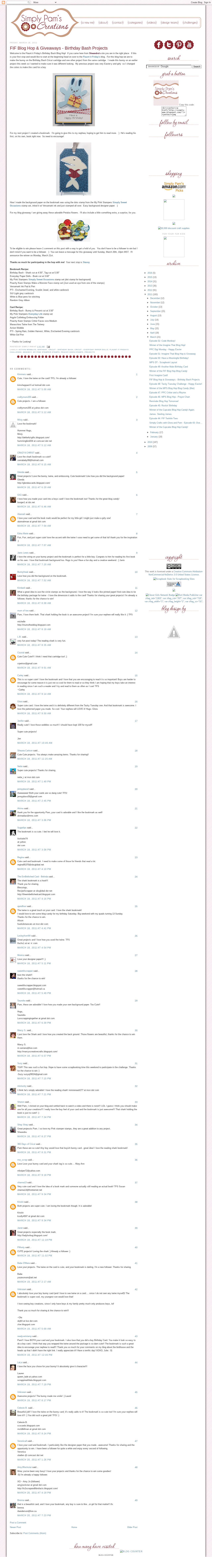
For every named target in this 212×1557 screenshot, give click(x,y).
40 (136, 1247)
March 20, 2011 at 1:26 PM (34, 1460)
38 (136, 1202)
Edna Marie (22, 533)
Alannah (21, 514)
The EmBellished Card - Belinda (32, 876)
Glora (20, 701)
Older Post (132, 1527)
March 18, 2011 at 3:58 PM (34, 849)
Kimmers (21, 374)
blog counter (106, 1555)
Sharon (20, 1102)
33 (136, 1102)
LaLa (19, 1362)
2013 (150, 286)
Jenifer (20, 721)
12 (136, 610)
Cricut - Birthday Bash (61, 350)
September (155, 311)
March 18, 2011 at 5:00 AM (34, 389)
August (154, 315)
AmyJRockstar (24, 1467)
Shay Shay (22, 1124)
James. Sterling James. (160, 414)
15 (136, 675)
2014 (150, 281)
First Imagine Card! (158, 375)
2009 (150, 446)
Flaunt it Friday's (91, 57)
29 (136, 1000)
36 (136, 1160)
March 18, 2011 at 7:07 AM (34, 545)
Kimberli (21, 588)
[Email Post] (47, 347)
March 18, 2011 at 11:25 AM (34, 759)
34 (136, 1124)
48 (136, 1467)
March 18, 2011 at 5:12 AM (34, 412)
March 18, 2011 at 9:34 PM (34, 1194)
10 (136, 572)
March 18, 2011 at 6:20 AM (34, 487)
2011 (150, 294)
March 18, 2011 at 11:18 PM (34, 1240)
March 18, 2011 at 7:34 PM (34, 1117)
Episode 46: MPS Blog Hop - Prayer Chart (169, 397)
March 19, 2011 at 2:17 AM (34, 1282)
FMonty (21, 1247)
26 (136, 936)
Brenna (20, 1500)
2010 (150, 442)
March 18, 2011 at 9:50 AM (34, 713)
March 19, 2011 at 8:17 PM (34, 1400)
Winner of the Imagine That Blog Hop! (167, 345)
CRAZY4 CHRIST (25, 453)
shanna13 (22, 1182)
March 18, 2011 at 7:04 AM (34, 526)
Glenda (20, 472)
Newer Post (15, 1527)
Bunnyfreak (22, 572)
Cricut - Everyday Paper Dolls (91, 350)
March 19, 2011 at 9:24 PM (34, 1433)
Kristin (20, 1202)
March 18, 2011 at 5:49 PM (34, 993)
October (154, 307)
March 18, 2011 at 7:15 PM (34, 1078)
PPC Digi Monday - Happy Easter (165, 349)
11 (136, 588)
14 (136, 652)
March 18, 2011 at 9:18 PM (34, 1175)
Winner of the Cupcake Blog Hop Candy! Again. (172, 410)
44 (136, 1362)
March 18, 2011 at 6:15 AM (34, 464)
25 (136, 906)
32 (136, 1086)
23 (136, 857)
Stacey (86, 262)
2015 (150, 277)
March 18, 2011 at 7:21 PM (34, 1094)
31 (136, 1063)
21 (136, 808)
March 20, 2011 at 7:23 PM (34, 1515)
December (155, 298)
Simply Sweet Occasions (41, 279)
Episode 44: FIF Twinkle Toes (163, 418)
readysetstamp (24, 1336)
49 (136, 1500)
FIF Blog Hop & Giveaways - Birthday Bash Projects (174, 379)
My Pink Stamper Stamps (46, 352)
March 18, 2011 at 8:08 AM (34, 603)
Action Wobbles (27, 350)
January (154, 436)
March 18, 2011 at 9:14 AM (34, 694)
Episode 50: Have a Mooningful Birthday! (169, 358)
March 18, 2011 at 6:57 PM (34, 1056)
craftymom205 (24, 397)
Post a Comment (18, 1522)
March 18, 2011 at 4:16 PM (34, 899)
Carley (20, 675)
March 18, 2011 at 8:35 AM (34, 645)
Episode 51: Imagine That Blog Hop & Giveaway (172, 354)
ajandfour (21, 906)
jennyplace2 (23, 789)
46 (136, 1408)
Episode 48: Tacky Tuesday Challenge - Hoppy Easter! (175, 384)
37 (136, 1182)
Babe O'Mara (23, 1263)
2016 (150, 273)
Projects (90, 352)
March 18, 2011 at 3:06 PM (34, 820)
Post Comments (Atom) (34, 1533)
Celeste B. (22, 1408)
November (155, 302)
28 (136, 971)
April (152, 332)
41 (136, 1263)
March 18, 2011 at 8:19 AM (34, 629)
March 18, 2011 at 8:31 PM (34, 1152)
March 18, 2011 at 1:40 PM (34, 781)
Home (74, 1527)
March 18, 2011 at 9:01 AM (34, 668)
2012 (150, 290)
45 (136, 1392)
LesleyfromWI (24, 936)
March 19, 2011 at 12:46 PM (35, 1355)
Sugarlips (21, 827)
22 (136, 827)
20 (136, 789)
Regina (20, 857)
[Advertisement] (174, 501)
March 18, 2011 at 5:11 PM (34, 963)
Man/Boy (27, 352)
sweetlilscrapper (25, 971)
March (153, 337)
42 (136, 1289)
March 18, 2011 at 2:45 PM (34, 801)
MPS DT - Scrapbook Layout (163, 362)
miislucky (21, 1086)
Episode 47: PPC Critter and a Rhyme (167, 392)
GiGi (19, 495)
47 (136, 1441)
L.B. (19, 637)
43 (136, 1336)
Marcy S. (21, 1030)
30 (136, 1030)
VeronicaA (22, 1441)
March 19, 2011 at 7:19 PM (34, 1384)
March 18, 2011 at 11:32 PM (34, 1255)
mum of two (23, 610)
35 (136, 1144)
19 (136, 766)
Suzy (19, 1063)
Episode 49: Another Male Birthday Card (168, 366)
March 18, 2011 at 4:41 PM (34, 928)
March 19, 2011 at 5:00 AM (34, 1329)
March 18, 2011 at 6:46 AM (34, 506)
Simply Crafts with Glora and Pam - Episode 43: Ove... (175, 423)
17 (136, 721)
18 (136, 750)
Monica (20, 955)
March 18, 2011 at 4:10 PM (34, 869)
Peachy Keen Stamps (72, 352)
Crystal (20, 652)
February (154, 432)
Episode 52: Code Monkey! (162, 341)
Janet (20, 1228)
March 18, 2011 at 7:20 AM (34, 564)
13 (136, 637)
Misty (20, 420)
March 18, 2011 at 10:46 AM (35, 743)
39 (136, 1228)
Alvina (20, 808)
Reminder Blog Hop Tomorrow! (164, 401)
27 (136, 955)
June (153, 324)
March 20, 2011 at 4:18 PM (34, 1493)
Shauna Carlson (25, 750)
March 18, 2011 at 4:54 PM (34, 947)
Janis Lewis (23, 552)
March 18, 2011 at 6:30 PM (34, 1023)
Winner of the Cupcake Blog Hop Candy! (168, 427)
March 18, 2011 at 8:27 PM (34, 1136)
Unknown (21, 1289)
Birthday (42, 350)
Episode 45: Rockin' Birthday (163, 405)
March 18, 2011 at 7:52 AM (34, 580)
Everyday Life (35, 314)
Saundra (21, 1000)
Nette (20, 766)
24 (136, 876)
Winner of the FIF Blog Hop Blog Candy (168, 371)
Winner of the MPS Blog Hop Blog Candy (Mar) (171, 388)
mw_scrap (22, 1160)
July (152, 320)
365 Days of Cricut (26, 1144)
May (152, 328)
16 (136, 701)
